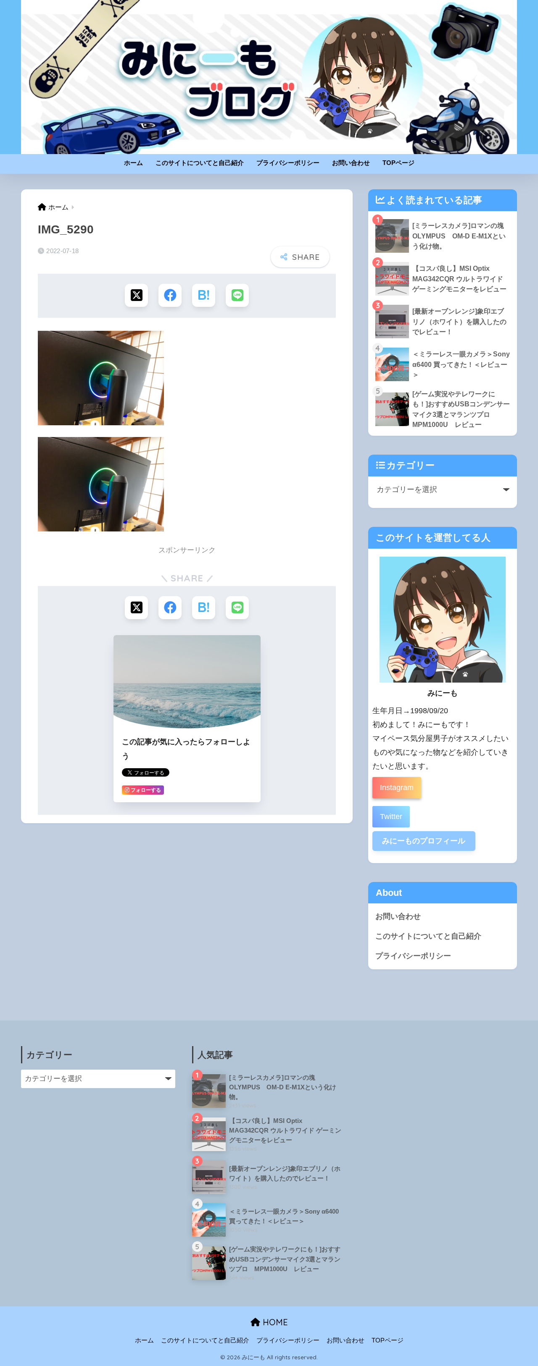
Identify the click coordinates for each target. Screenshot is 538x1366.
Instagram (397, 787)
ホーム (133, 162)
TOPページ (398, 162)
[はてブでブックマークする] (203, 295)
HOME (274, 1322)
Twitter (391, 816)
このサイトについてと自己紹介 (200, 162)
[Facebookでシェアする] (170, 295)
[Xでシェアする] (136, 295)
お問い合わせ (351, 162)
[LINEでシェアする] (237, 295)
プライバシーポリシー (287, 162)
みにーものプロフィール (423, 841)
